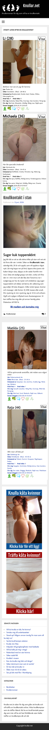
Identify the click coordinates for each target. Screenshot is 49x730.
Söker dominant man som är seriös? (20, 664)
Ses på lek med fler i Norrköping (19, 672)
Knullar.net (31, 5)
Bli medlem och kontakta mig (24, 306)
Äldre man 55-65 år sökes (16, 669)
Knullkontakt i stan (17, 197)
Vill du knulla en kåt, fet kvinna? (18, 629)
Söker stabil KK (12, 655)
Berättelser (10, 687)
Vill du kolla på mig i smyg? (16, 649)
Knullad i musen (12, 658)
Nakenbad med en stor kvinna (18, 652)
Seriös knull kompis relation (17, 641)
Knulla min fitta (12, 644)
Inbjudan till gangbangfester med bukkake (22, 646)
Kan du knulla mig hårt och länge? (19, 661)
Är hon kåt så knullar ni (15, 667)
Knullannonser (11, 314)
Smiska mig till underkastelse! (17, 632)
